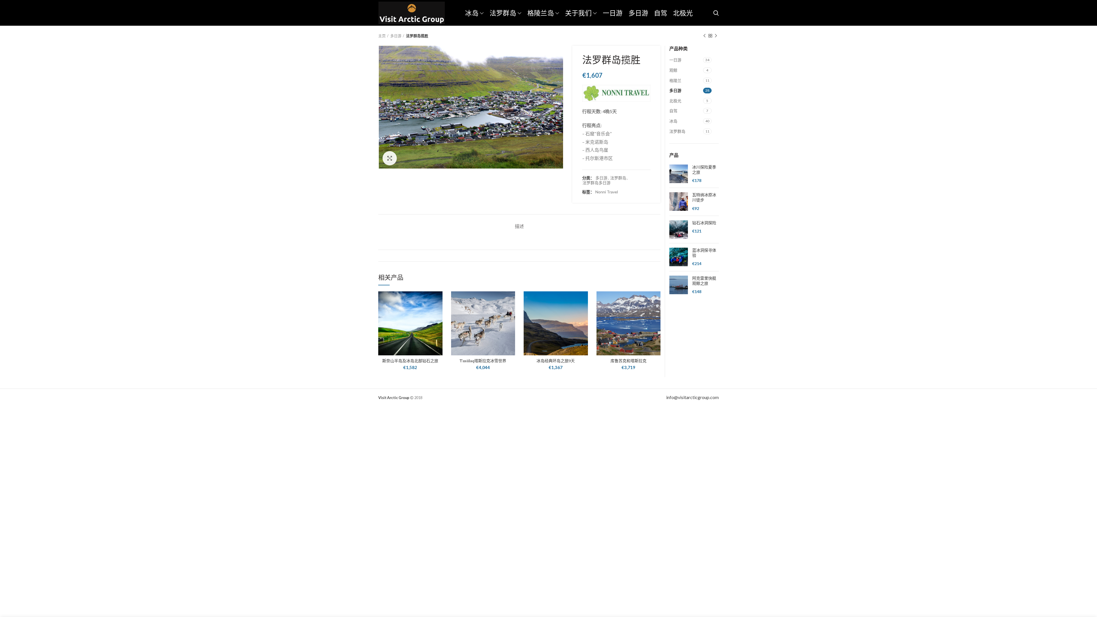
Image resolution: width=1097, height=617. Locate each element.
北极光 (675, 100)
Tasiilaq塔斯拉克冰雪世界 (483, 360)
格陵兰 (675, 80)
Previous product (704, 36)
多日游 (395, 35)
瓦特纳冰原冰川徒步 (704, 197)
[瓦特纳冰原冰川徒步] (678, 201)
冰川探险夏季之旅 (704, 170)
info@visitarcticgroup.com (692, 397)
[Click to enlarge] (390, 158)
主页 (382, 35)
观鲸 (673, 70)
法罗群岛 (618, 178)
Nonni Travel (606, 192)
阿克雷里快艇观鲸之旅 (704, 281)
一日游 (675, 59)
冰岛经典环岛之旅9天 (556, 360)
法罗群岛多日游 (596, 183)
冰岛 (673, 121)
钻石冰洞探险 (704, 222)
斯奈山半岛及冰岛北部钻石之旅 (410, 360)
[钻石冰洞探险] (678, 229)
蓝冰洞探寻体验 (704, 253)
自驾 (673, 110)
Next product (716, 36)
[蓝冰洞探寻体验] (678, 257)
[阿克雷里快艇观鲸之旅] (678, 285)
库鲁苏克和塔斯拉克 (628, 360)
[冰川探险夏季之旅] (678, 174)
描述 (519, 226)
